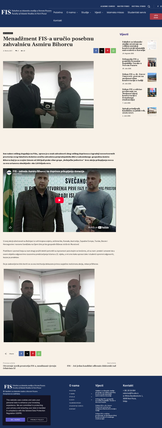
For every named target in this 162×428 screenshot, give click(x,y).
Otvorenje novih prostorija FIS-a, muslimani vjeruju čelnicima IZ (29, 367)
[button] (149, 6)
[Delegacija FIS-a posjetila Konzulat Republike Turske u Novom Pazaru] (152, 62)
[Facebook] (157, 6)
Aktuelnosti (8, 33)
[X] (101, 50)
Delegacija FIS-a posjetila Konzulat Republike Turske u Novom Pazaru (132, 62)
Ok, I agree (15, 420)
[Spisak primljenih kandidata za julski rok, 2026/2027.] (152, 111)
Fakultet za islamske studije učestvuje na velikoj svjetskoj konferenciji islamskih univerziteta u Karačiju (133, 46)
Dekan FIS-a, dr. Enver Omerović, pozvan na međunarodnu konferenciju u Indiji (133, 77)
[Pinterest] (107, 50)
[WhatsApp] (113, 50)
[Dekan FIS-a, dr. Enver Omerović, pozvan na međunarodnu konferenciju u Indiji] (152, 77)
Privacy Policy (37, 420)
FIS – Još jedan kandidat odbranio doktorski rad (91, 366)
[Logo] (21, 387)
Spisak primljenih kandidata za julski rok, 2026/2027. (133, 111)
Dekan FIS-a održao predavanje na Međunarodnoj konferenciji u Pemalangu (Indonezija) (132, 94)
